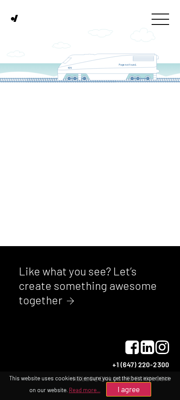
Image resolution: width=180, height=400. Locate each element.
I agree (129, 389)
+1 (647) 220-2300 (140, 364)
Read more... (84, 389)
